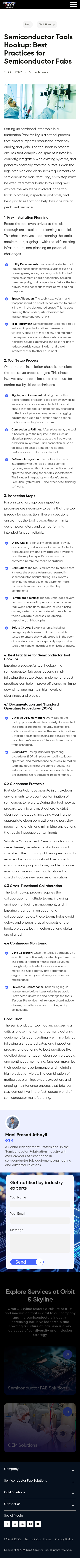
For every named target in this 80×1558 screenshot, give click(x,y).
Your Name (18, 1197)
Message (16, 1230)
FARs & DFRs (12, 1539)
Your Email (17, 1213)
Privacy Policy (64, 1539)
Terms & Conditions (38, 1539)
